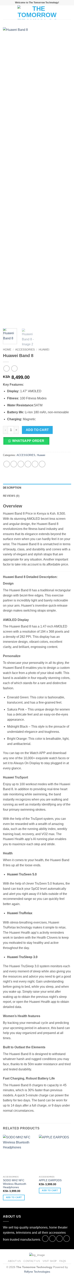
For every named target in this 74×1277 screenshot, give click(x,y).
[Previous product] (14, 368)
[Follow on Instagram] (52, 1238)
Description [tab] (12, 487)
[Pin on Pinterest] (35, 464)
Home (7, 349)
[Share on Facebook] (13, 464)
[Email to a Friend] (28, 464)
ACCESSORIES (25, 349)
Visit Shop (50, 1261)
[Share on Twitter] (21, 464)
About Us (14, 1261)
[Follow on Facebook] (45, 1238)
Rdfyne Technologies (37, 1271)
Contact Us (31, 1261)
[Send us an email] (66, 1238)
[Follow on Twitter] (59, 1238)
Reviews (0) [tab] (11, 495)
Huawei (44, 349)
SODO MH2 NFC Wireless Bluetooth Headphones (14, 1184)
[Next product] (6, 368)
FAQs (62, 1261)
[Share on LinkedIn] (42, 464)
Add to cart (37, 430)
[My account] (62, 12)
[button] (5, 12)
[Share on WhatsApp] (6, 464)
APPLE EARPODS (50, 1180)
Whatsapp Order (28, 440)
